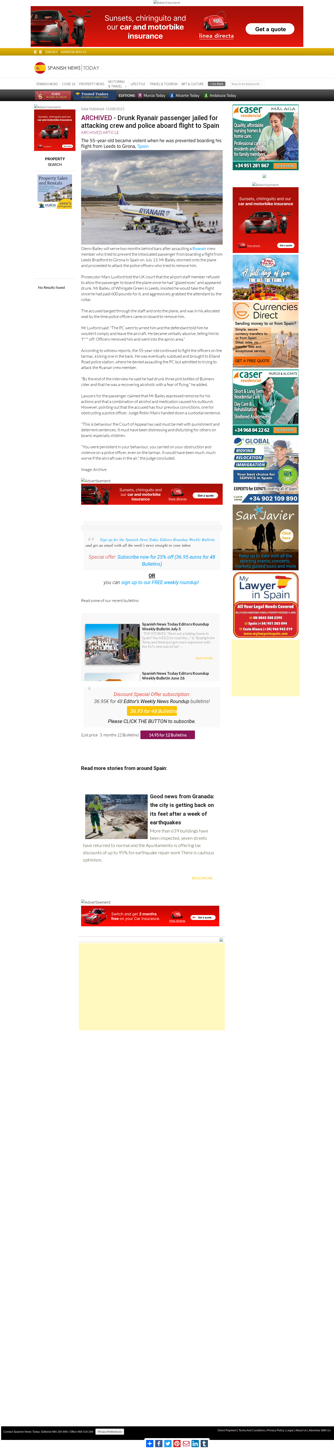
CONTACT (51, 52)
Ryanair (199, 248)
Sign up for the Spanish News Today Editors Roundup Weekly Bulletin (157, 539)
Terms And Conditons (252, 1430)
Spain (143, 146)
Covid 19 (68, 84)
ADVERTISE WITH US (73, 52)
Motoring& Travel (116, 83)
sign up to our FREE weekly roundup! (160, 582)
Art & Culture (192, 84)
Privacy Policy (275, 1430)
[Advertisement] (152, 986)
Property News (92, 84)
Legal (289, 1430)
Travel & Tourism (163, 84)
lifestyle (138, 84)
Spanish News (47, 84)
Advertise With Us (320, 1430)
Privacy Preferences (110, 1431)
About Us (301, 1430)
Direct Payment (227, 1430)
